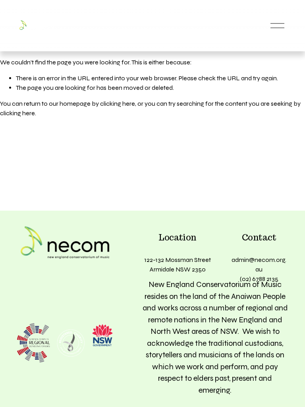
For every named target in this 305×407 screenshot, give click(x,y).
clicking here (117, 103)
